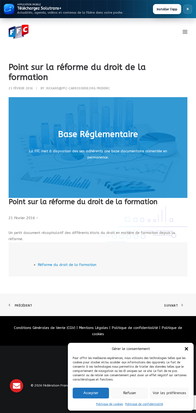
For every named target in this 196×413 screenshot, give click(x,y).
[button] (186, 348)
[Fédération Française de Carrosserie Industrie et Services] (36, 32)
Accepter (90, 393)
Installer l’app (167, 9)
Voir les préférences (169, 393)
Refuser (129, 393)
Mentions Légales (93, 328)
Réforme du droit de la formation (67, 265)
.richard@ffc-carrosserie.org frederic (77, 88)
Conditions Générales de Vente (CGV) (44, 328)
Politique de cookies (109, 404)
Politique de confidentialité (144, 404)
